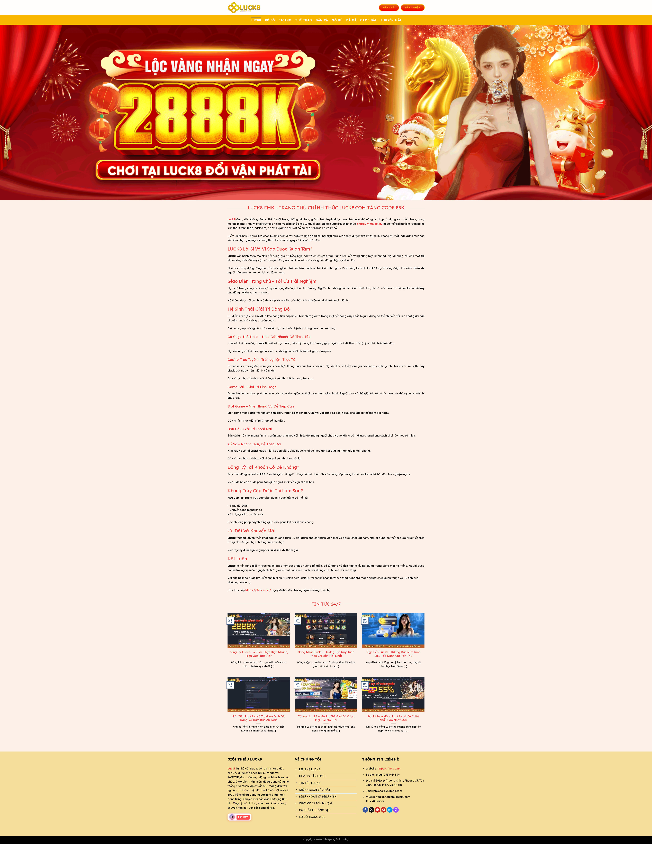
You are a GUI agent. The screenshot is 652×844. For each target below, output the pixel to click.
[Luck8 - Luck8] (244, 7)
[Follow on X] (371, 810)
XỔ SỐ (270, 20)
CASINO (284, 20)
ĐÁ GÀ (351, 20)
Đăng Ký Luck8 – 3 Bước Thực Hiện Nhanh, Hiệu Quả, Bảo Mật (258, 653)
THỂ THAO (303, 20)
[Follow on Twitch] (396, 810)
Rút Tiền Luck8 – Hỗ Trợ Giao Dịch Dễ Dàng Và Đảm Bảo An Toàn (259, 718)
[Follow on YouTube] (383, 810)
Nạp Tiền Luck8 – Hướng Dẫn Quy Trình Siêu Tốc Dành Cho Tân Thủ (393, 653)
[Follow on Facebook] (365, 810)
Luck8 (232, 768)
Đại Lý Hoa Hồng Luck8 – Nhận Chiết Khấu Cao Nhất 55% (393, 718)
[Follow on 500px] (390, 810)
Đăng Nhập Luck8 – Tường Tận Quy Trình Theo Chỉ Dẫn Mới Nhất (326, 653)
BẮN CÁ (322, 20)
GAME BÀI (368, 20)
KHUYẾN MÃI (391, 20)
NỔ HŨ (337, 20)
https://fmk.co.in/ (389, 768)
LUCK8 (256, 20)
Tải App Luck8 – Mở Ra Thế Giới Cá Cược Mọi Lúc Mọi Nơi (326, 718)
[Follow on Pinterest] (377, 810)
